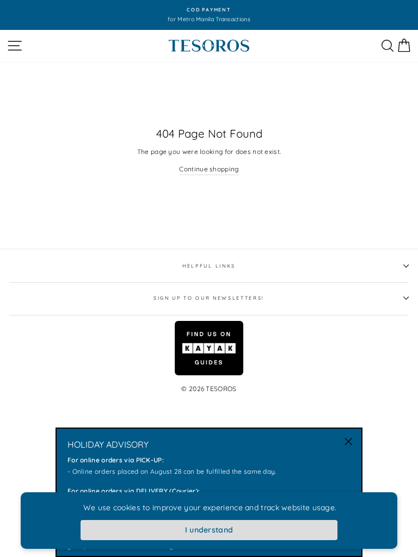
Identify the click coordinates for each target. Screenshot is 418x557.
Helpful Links (209, 266)
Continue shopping (208, 169)
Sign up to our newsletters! (209, 298)
